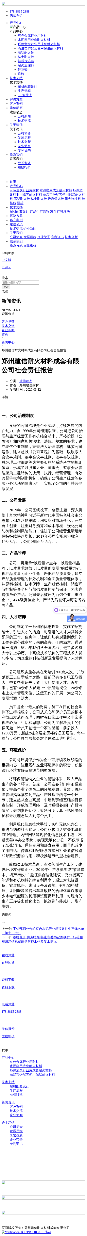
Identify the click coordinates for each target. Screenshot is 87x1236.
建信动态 (16, 108)
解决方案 (16, 99)
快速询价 (16, 15)
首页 (13, 181)
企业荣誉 (43, 237)
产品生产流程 (39, 211)
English (6, 267)
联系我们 (16, 154)
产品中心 (16, 23)
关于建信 (16, 125)
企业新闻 (29, 228)
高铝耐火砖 (22, 198)
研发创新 (16, 1135)
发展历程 (29, 237)
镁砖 (20, 203)
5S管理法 (16, 1094)
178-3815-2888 (20, 11)
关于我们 (16, 232)
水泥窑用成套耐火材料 (56, 190)
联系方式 (16, 245)
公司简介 (16, 237)
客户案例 (16, 103)
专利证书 (57, 237)
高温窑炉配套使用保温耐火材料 (32, 1074)
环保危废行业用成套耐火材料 (31, 1070)
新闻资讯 (8, 1102)
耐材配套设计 (19, 211)
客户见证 (8, 321)
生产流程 (16, 1090)
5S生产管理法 (60, 211)
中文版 (6, 260)
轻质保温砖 (56, 198)
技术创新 (71, 237)
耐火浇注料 (73, 198)
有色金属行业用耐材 (24, 190)
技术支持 (16, 78)
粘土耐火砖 (39, 198)
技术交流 (16, 228)
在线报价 (29, 245)
